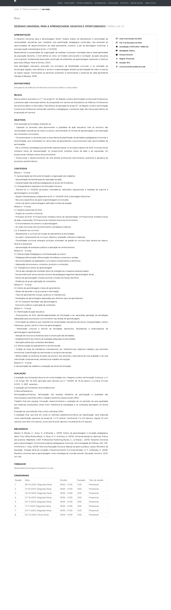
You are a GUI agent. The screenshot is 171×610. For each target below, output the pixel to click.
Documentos (100, 3)
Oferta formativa (30, 9)
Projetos (124, 3)
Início (61, 3)
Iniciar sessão (137, 3)
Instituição (70, 3)
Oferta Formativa (85, 3)
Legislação (113, 3)
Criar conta (150, 3)
